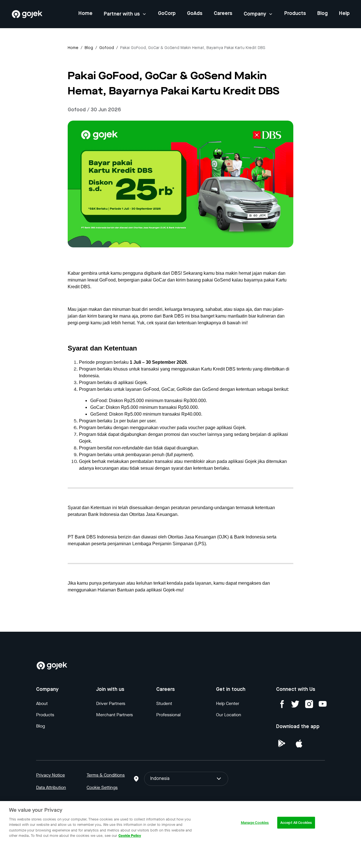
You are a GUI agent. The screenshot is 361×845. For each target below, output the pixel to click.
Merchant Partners (114, 715)
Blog (322, 13)
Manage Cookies (255, 822)
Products (295, 13)
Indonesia (160, 779)
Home (85, 13)
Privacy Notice (50, 775)
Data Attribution (51, 787)
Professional (168, 715)
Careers (223, 13)
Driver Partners (110, 703)
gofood (106, 48)
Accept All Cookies (296, 822)
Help (344, 13)
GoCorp (167, 13)
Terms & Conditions (106, 775)
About (42, 703)
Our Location (228, 715)
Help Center (227, 703)
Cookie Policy (129, 835)
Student (164, 703)
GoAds (194, 13)
